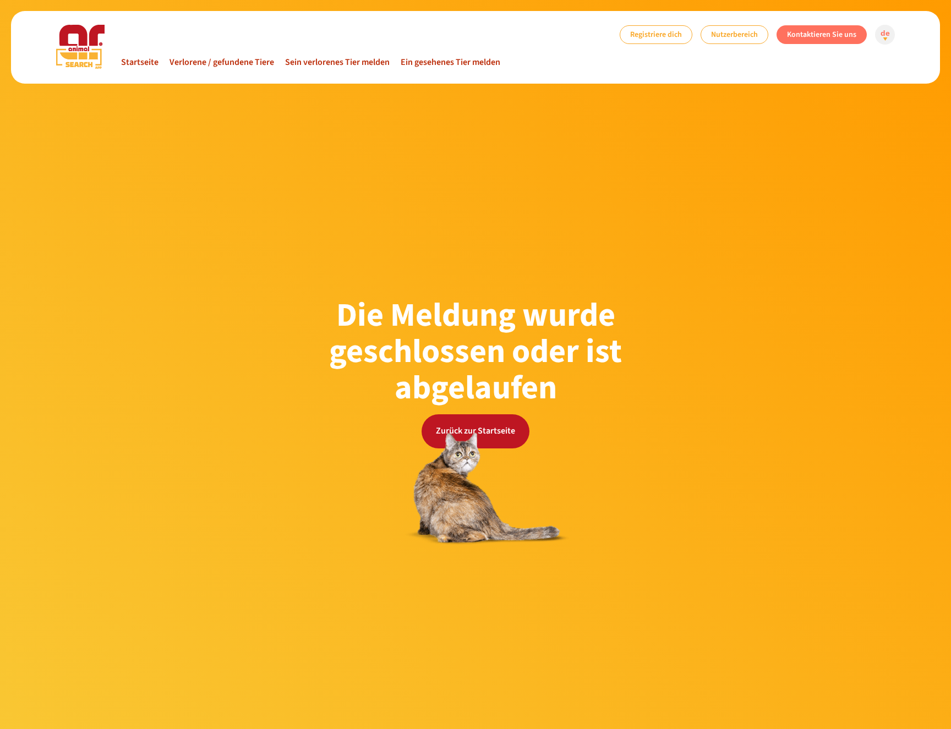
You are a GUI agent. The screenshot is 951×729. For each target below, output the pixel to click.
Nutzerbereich (734, 34)
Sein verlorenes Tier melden (337, 62)
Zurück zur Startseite (475, 431)
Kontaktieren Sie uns (821, 34)
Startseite (139, 62)
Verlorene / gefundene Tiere (222, 62)
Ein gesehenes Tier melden (450, 62)
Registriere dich (656, 34)
